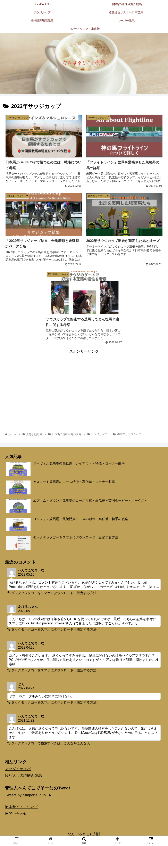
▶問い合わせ (16, 814)
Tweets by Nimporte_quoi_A (28, 795)
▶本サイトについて (21, 807)
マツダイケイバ (18, 769)
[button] (155, 529)
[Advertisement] (84, 383)
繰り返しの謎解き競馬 (23, 775)
